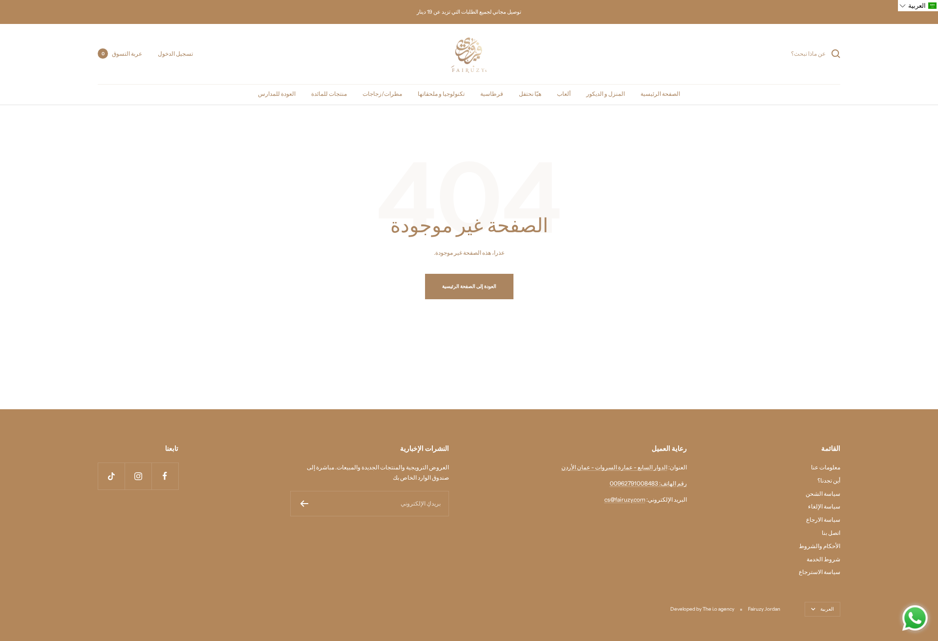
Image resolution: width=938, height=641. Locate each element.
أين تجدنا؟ (828, 480)
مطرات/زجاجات (382, 93)
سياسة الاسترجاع (819, 571)
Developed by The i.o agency (702, 609)
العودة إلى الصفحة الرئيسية (469, 286)
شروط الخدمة (823, 559)
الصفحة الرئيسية (660, 93)
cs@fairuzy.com (624, 499)
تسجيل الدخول (175, 53)
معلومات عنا (825, 467)
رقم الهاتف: (672, 483)
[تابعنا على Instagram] (138, 476)
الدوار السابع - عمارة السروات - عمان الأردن (614, 467)
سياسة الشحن (823, 493)
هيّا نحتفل (530, 93)
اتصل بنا (831, 532)
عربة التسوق (122, 53)
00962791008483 (634, 483)
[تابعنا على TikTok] (111, 476)
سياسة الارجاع (823, 519)
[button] (918, 5)
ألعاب (564, 93)
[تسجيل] (304, 503)
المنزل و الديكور (605, 93)
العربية (827, 609)
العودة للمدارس (277, 93)
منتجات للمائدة (329, 93)
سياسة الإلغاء (824, 506)
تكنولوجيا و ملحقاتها (441, 93)
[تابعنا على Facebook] (164, 476)
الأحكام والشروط (819, 546)
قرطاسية (491, 93)
